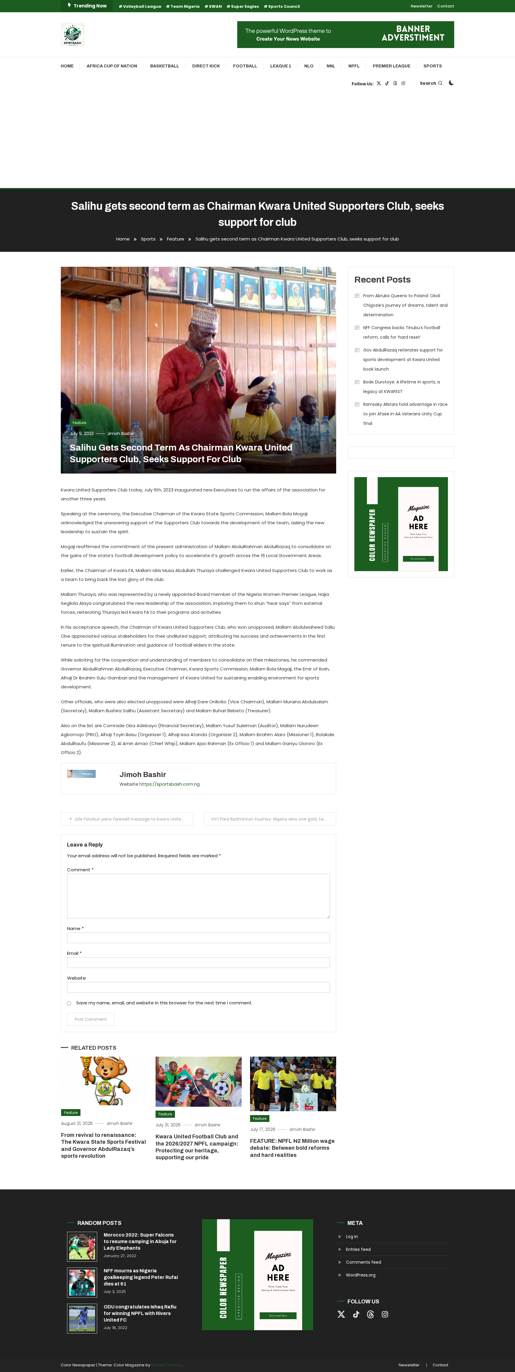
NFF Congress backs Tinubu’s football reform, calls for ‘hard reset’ (401, 332)
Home (67, 66)
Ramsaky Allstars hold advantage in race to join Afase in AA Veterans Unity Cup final (405, 413)
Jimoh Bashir (120, 434)
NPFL (354, 66)
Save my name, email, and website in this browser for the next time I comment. (164, 1003)
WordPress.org (361, 1275)
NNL (331, 66)
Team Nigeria (185, 6)
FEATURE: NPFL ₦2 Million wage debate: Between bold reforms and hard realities (292, 1148)
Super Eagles (245, 6)
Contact (445, 6)
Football (245, 66)
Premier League (391, 66)
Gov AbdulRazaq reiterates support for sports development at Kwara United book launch (403, 359)
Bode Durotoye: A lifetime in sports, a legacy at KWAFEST (401, 386)
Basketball (164, 66)
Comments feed (363, 1262)
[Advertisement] (257, 143)
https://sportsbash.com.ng (169, 784)
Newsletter (421, 6)
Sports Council (284, 6)
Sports (433, 66)
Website (76, 978)
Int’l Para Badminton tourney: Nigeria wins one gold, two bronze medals (274, 819)
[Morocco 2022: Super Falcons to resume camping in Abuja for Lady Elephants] (82, 1247)
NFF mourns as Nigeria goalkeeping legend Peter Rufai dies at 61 (141, 1277)
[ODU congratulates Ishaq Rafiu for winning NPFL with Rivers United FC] (82, 1319)
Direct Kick (206, 66)
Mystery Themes (167, 1365)
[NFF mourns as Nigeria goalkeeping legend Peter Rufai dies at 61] (82, 1283)
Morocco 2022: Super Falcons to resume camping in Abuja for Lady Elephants (140, 1241)
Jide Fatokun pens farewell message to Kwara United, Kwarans (133, 819)
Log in (352, 1237)
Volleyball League (142, 6)
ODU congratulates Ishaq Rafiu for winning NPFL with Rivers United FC (140, 1313)
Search (428, 83)
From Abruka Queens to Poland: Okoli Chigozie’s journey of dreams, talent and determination (405, 305)
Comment (80, 870)
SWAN (215, 6)
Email (74, 953)
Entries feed (358, 1249)
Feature (79, 422)
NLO (309, 66)
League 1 (280, 66)
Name (75, 928)
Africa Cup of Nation (112, 66)
